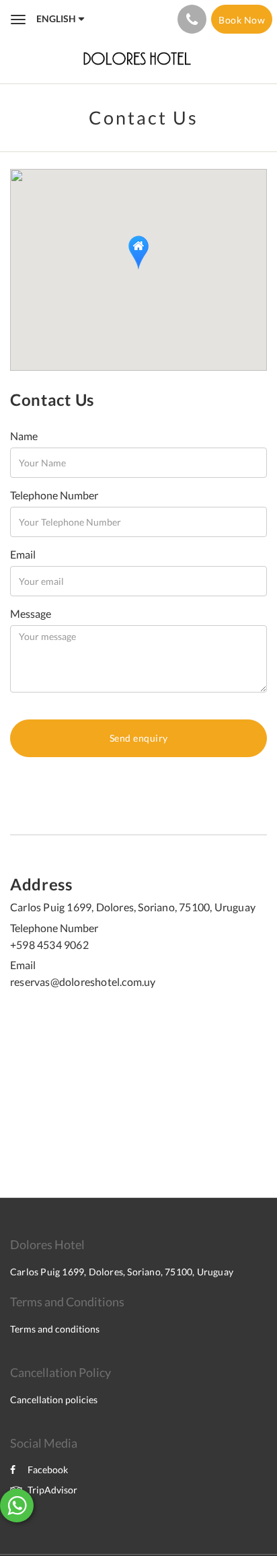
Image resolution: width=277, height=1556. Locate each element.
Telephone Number (54, 495)
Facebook (48, 1469)
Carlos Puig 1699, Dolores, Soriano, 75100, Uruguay (132, 906)
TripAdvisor (52, 1489)
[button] (138, 252)
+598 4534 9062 (49, 944)
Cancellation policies (53, 1399)
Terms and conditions (55, 1329)
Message (30, 613)
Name (24, 435)
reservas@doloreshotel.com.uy (83, 981)
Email (23, 554)
